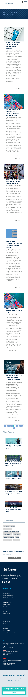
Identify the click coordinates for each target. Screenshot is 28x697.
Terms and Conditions (14, 683)
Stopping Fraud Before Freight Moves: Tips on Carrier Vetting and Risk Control (13, 463)
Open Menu (25, 2)
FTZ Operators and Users (8, 597)
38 (22, 426)
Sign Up (14, 557)
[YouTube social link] (5, 582)
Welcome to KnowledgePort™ (9, 632)
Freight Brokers (6, 600)
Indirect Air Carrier (6, 604)
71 (14, 427)
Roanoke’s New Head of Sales (13, 478)
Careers (5, 626)
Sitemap (10, 680)
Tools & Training (6, 630)
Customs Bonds (7, 534)
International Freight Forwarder (9, 606)
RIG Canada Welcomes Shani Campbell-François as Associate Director (14, 447)
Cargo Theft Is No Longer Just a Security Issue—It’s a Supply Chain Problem (13, 493)
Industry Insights (7, 539)
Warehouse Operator (7, 615)
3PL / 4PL (5, 590)
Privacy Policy (16, 680)
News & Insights (6, 621)
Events (17, 537)
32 (7, 426)
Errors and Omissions (9, 537)
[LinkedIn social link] (2, 582)
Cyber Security (16, 534)
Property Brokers (6, 613)
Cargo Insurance (8, 528)
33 (10, 426)
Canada (13, 526)
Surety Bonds (16, 539)
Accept (14, 692)
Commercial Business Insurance (11, 531)
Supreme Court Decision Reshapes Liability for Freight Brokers (13, 509)
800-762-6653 (9, 647)
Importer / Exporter (7, 602)
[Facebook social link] (7, 582)
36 (17, 426)
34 (12, 426)
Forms (4, 635)
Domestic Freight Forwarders (9, 595)
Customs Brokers (6, 593)
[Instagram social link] (9, 582)
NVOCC (5, 611)
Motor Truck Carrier (7, 609)
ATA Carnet (6, 526)
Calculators (5, 628)
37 (19, 426)
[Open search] (21, 2)
